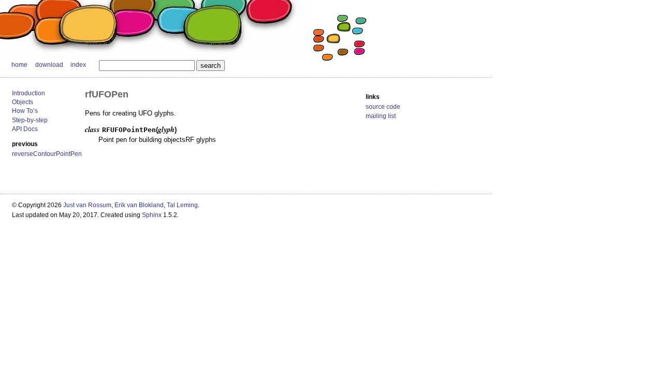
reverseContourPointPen (47, 154)
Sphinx (152, 215)
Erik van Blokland (139, 205)
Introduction (28, 93)
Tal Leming (182, 205)
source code (383, 107)
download (49, 65)
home (19, 65)
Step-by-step (30, 120)
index (78, 65)
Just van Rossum (87, 205)
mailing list (381, 116)
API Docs (25, 129)
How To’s (25, 111)
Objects (22, 102)
